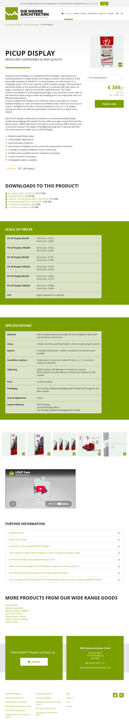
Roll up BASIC (11, 605)
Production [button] (92, 13)
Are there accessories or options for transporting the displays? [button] (39, 573)
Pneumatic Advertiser (14, 698)
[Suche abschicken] (117, 13)
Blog (68, 694)
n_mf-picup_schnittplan (19, 204)
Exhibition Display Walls (15, 710)
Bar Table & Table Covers (46, 708)
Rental (76, 13)
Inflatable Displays (13, 694)
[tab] (64, 533)
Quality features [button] (16, 532)
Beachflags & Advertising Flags (18, 706)
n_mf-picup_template (18, 207)
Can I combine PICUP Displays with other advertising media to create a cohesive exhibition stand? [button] (55, 579)
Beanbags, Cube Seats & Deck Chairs (48, 703)
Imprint (69, 698)
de (122, 13)
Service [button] (83, 13)
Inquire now (109, 103)
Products (19, 25)
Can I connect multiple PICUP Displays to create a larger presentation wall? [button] (44, 552)
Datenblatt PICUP (16, 196)
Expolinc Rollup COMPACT (17, 610)
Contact (110, 13)
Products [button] (68, 13)
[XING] (121, 695)
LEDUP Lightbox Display (16, 619)
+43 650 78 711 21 (96, 663)
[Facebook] (115, 695)
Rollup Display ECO (14, 608)
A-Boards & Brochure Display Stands (17, 715)
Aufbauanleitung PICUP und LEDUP (25, 201)
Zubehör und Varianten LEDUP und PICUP (28, 198)
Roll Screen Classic (14, 613)
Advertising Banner (44, 694)
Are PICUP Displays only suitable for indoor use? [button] (32, 559)
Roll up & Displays (32, 25)
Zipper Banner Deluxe (15, 616)
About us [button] (102, 13)
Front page (9, 25)
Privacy (69, 706)
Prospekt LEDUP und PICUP (21, 193)
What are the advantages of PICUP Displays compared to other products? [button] (44, 566)
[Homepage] (62, 13)
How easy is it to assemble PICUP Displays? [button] (29, 546)
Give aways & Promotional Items (47, 714)
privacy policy (93, 4)
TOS (68, 702)
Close (104, 3)
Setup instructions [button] (18, 539)
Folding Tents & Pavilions (15, 702)
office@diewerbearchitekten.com (95, 667)
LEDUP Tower (11, 622)
